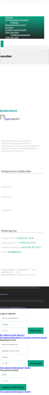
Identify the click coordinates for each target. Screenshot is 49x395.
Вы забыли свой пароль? (12, 335)
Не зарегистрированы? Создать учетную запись (23, 337)
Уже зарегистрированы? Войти (15, 368)
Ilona (7, 119)
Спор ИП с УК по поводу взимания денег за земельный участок (21, 180)
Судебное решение (12, 192)
